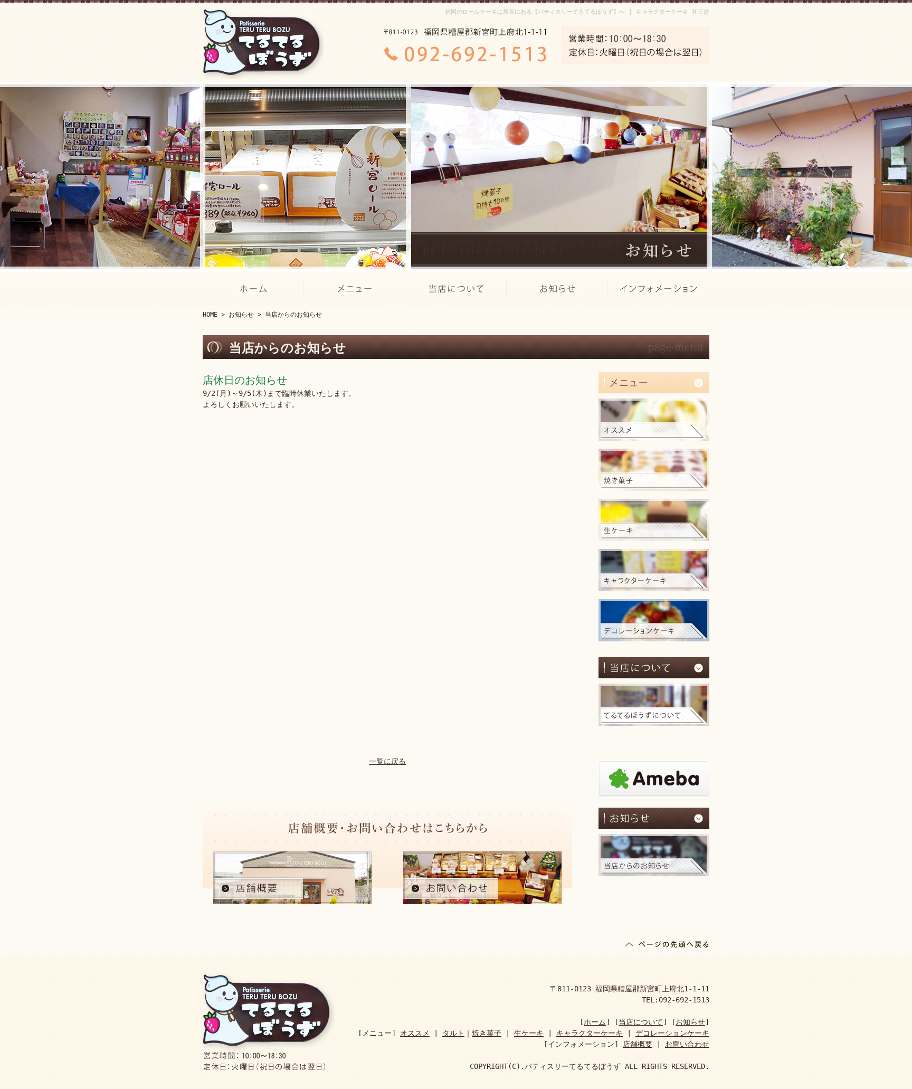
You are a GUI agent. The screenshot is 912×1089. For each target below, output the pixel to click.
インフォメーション (658, 289)
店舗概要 (292, 877)
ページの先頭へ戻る (667, 946)
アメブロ (653, 778)
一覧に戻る (387, 761)
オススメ (653, 420)
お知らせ (557, 289)
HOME (210, 314)
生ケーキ (653, 520)
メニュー (354, 289)
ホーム (253, 289)
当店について (456, 289)
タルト (453, 1033)
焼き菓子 (653, 470)
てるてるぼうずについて (653, 705)
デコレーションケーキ (653, 620)
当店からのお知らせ (653, 855)
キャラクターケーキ (653, 570)
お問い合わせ (482, 877)
